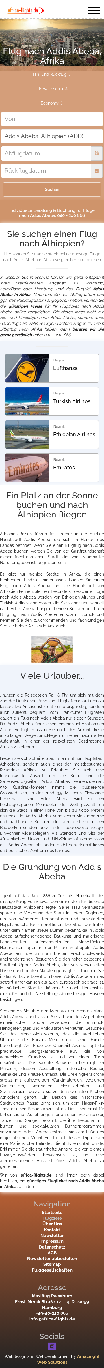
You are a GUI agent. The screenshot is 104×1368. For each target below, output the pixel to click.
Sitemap (52, 1264)
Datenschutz (52, 1247)
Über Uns (52, 1224)
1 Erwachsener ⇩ (52, 88)
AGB (52, 1252)
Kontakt (52, 1229)
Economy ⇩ (52, 103)
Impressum (52, 1241)
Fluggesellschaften (52, 1270)
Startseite (52, 1212)
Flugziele (52, 1218)
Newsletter (52, 1235)
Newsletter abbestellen (52, 1258)
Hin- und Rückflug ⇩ (52, 74)
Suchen (52, 189)
